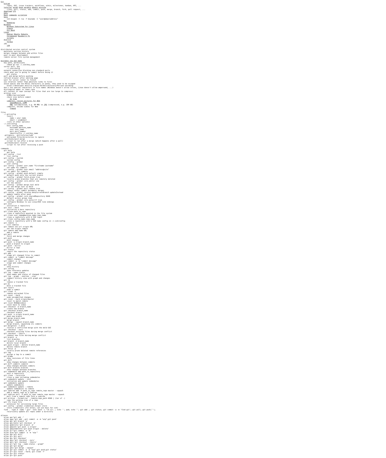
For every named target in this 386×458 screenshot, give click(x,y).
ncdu (15, 99)
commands (13, 15)
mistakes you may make (11, 61)
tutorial (8, 7)
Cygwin (10, 28)
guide (15, 7)
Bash (6, 15)
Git (2, 2)
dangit (35, 7)
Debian (10, 34)
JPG (45, 105)
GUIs (6, 13)
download (8, 11)
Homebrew (11, 23)
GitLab (7, 4)
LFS (14, 11)
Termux (10, 42)
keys (6, 17)
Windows (7, 25)
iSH (8, 46)
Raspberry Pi (24, 36)
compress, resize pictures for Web (23, 101)
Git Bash (11, 30)
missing (42, 7)
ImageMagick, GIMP (18, 103)
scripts (10, 38)
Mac (5, 21)
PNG (11, 105)
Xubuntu (24, 34)
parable (27, 7)
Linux (6, 32)
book (21, 7)
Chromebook (12, 36)
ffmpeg (13, 108)
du (11, 99)
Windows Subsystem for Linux (20, 26)
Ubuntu (17, 34)
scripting (22, 15)
